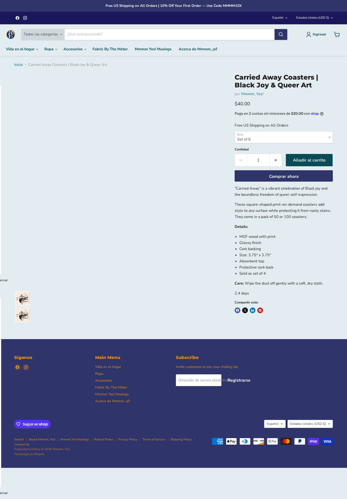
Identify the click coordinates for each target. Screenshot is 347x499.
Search (19, 439)
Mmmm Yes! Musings (153, 49)
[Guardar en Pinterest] (260, 310)
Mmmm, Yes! (252, 94)
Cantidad (242, 149)
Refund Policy (103, 439)
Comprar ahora (284, 176)
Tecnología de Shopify (29, 454)
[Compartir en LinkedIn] (252, 310)
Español (278, 18)
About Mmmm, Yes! (42, 439)
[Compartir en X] (245, 310)
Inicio (18, 65)
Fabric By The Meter (110, 49)
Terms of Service (154, 439)
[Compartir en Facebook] (237, 310)
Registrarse (239, 380)
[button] (22, 298)
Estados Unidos (312, 18)
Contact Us (21, 444)
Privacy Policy (127, 439)
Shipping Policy (181, 439)
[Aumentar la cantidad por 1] (276, 160)
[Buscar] (281, 34)
